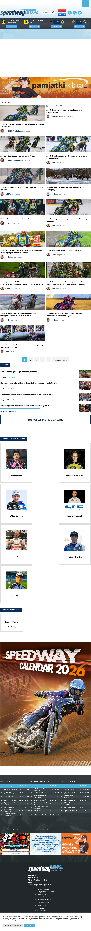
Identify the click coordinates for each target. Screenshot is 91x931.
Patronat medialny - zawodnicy (14, 439)
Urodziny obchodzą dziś (11, 609)
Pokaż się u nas (42, 894)
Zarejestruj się (41, 905)
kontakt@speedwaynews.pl (40, 884)
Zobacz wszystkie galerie (45, 420)
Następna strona (60, 360)
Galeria (8, 194)
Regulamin (40, 897)
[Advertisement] (45, 58)
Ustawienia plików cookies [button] (12, 926)
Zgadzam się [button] (29, 926)
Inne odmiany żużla (13, 131)
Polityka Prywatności (44, 900)
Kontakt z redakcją (43, 889)
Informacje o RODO (43, 902)
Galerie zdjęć (41, 911)
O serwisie (40, 908)
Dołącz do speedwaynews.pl (46, 892)
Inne (53, 163)
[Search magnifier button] (53, 12)
